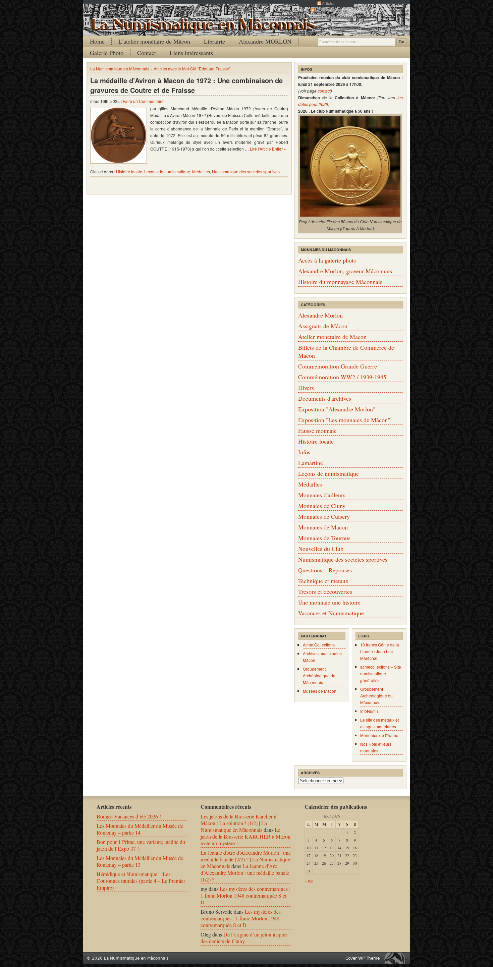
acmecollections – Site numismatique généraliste (380, 673)
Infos (304, 452)
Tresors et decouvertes (325, 591)
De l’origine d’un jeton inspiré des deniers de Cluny (244, 938)
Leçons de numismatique (167, 171)
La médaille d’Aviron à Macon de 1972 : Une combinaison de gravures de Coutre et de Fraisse (186, 85)
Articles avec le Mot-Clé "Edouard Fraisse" (192, 68)
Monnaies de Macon (323, 527)
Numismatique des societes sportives (246, 171)
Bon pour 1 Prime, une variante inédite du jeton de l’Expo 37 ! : (141, 845)
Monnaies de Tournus (324, 538)
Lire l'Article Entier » (268, 149)
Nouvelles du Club (320, 549)
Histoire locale (129, 171)
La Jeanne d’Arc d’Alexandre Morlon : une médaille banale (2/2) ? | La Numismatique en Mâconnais (246, 859)
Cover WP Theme (362, 958)
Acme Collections (319, 644)
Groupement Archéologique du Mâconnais (319, 675)
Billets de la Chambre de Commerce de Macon (346, 351)
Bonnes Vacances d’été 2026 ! (129, 816)
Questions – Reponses (325, 570)
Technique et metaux (323, 581)
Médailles (201, 171)
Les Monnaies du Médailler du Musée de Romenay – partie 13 (140, 861)
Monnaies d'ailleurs (321, 495)
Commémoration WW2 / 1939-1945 (342, 377)
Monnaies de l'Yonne (379, 735)
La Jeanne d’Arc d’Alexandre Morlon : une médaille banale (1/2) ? (245, 872)
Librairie (214, 41)
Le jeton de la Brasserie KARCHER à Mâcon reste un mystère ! (245, 836)
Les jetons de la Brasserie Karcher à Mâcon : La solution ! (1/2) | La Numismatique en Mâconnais (238, 823)
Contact (146, 52)
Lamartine (310, 463)
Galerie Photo (106, 52)
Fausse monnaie (317, 430)
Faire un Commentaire (143, 101)
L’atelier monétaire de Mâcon (154, 41)
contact (324, 91)
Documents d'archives (324, 398)
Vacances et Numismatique (331, 613)
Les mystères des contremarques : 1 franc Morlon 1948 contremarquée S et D (245, 895)
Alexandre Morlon (320, 315)
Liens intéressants (191, 52)
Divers (306, 388)
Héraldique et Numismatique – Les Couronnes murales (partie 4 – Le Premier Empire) (141, 880)
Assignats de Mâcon (322, 326)
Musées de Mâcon (319, 691)
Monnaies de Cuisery (324, 516)
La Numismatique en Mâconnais (119, 68)
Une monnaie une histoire (329, 602)
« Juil (309, 881)
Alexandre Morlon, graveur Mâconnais (345, 271)
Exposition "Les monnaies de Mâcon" (344, 420)
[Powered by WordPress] (397, 958)
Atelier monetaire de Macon (332, 337)
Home (97, 41)
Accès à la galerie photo (327, 260)
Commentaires (328, 10)
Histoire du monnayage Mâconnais (340, 282)
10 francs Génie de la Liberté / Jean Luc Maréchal (379, 651)
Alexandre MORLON (265, 41)
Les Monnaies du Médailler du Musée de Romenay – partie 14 (140, 829)
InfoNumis (369, 711)
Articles (328, 3)
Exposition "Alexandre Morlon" (336, 409)
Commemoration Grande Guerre (337, 366)
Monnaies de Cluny (321, 506)
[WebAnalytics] (0, 963)
